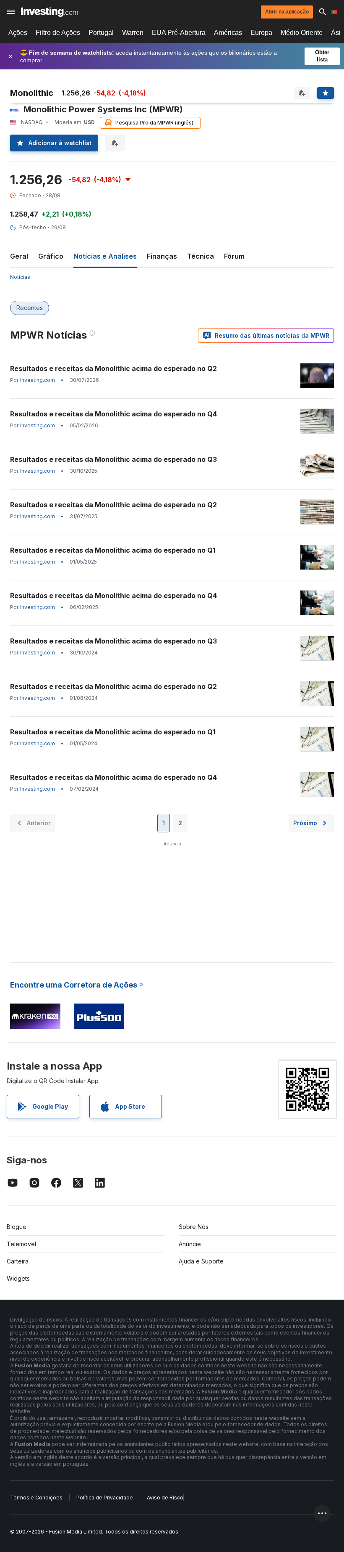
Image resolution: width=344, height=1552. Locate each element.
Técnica (200, 256)
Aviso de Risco (165, 1497)
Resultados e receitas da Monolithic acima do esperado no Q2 (113, 368)
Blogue (16, 1226)
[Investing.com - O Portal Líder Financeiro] (49, 12)
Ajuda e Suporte (201, 1261)
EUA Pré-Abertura (179, 32)
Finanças (162, 256)
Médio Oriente (302, 32)
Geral (19, 256)
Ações (17, 32)
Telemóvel (21, 1243)
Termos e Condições (36, 1497)
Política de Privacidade (104, 1497)
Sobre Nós (193, 1226)
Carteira (18, 1261)
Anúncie (190, 1243)
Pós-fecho (32, 227)
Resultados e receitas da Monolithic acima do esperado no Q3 (113, 459)
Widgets (18, 1278)
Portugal (101, 32)
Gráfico (50, 256)
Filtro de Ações (58, 32)
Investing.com (37, 380)
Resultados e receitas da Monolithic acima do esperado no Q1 (112, 550)
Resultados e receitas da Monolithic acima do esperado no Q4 (113, 414)
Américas (228, 32)
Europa (261, 32)
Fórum (234, 256)
